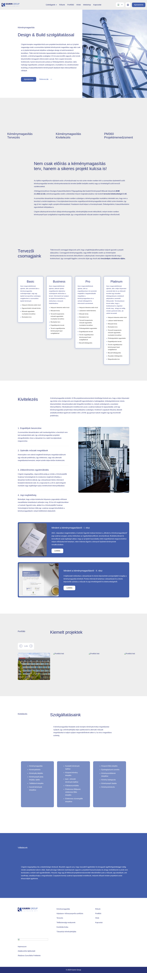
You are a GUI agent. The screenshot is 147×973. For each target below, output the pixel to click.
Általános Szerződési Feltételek (29, 955)
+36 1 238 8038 (26, 923)
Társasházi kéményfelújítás (66, 931)
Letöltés (57, 551)
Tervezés (60, 918)
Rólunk (62, 5)
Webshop (87, 5)
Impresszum (22, 946)
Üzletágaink (50, 5)
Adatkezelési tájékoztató (26, 951)
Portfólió (70, 5)
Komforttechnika (62, 927)
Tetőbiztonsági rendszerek (66, 922)
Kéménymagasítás (63, 909)
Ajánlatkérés (138, 5)
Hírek (78, 5)
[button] (20, 646)
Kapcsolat (97, 5)
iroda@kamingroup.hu (28, 927)
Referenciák (43, 79)
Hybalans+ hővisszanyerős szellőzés (70, 913)
